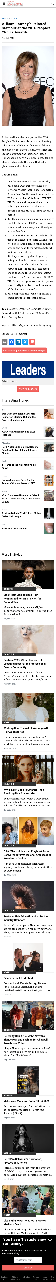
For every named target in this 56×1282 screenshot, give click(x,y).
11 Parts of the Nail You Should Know (19, 466)
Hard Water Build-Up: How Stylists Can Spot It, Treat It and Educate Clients (20, 450)
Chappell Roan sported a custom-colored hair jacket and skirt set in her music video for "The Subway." (27, 1052)
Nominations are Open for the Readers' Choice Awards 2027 (18, 482)
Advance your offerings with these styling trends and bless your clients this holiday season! (28, 867)
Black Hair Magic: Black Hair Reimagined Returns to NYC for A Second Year (23, 598)
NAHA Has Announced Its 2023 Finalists (18, 433)
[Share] (11, 342)
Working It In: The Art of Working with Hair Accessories (26, 730)
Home (5, 18)
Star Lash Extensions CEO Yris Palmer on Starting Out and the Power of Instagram (19, 417)
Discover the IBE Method (18, 978)
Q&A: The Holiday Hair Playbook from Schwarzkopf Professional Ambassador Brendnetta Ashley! (27, 855)
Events (4, 428)
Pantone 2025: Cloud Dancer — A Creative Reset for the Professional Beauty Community (25, 664)
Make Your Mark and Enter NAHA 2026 (26, 1101)
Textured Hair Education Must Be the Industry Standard (26, 918)
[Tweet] (25, 342)
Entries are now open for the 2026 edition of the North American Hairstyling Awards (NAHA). (27, 1110)
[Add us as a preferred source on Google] (32, 342)
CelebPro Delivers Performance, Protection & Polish (23, 1161)
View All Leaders (28, 388)
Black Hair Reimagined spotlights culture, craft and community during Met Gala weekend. (28, 611)
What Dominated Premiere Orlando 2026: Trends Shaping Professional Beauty (21, 498)
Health (4, 461)
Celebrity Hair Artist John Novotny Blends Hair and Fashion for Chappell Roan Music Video (26, 1039)
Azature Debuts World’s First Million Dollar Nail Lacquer (21, 515)
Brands (4, 410)
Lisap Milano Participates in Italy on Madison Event (25, 1222)
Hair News (8, 589)
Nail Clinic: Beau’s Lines (14, 528)
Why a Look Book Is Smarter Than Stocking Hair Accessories (24, 791)
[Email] (4, 342)
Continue (28, 1267)
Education (6, 443)
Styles (15, 18)
